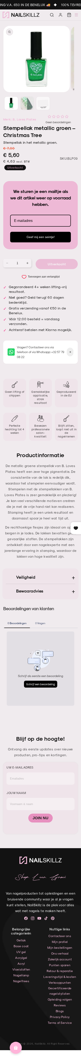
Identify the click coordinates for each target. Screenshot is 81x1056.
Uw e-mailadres (19, 767)
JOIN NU (40, 818)
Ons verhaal (60, 953)
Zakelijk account (60, 959)
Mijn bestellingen (59, 947)
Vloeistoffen (21, 969)
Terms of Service (60, 1022)
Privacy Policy (60, 1017)
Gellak (21, 940)
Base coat (21, 946)
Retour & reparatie (60, 971)
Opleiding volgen (60, 999)
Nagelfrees (21, 981)
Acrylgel (21, 958)
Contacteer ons (59, 936)
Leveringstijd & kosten (59, 977)
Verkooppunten (60, 982)
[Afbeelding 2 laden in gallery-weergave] (27, 103)
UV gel (21, 952)
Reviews (60, 1005)
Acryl (21, 963)
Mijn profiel (60, 942)
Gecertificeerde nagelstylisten (59, 990)
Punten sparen (59, 965)
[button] (52, 15)
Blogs (60, 1011)
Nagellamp (21, 975)
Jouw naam (16, 793)
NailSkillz (40, 1043)
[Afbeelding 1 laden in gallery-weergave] (11, 103)
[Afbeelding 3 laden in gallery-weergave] (43, 103)
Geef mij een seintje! (41, 237)
